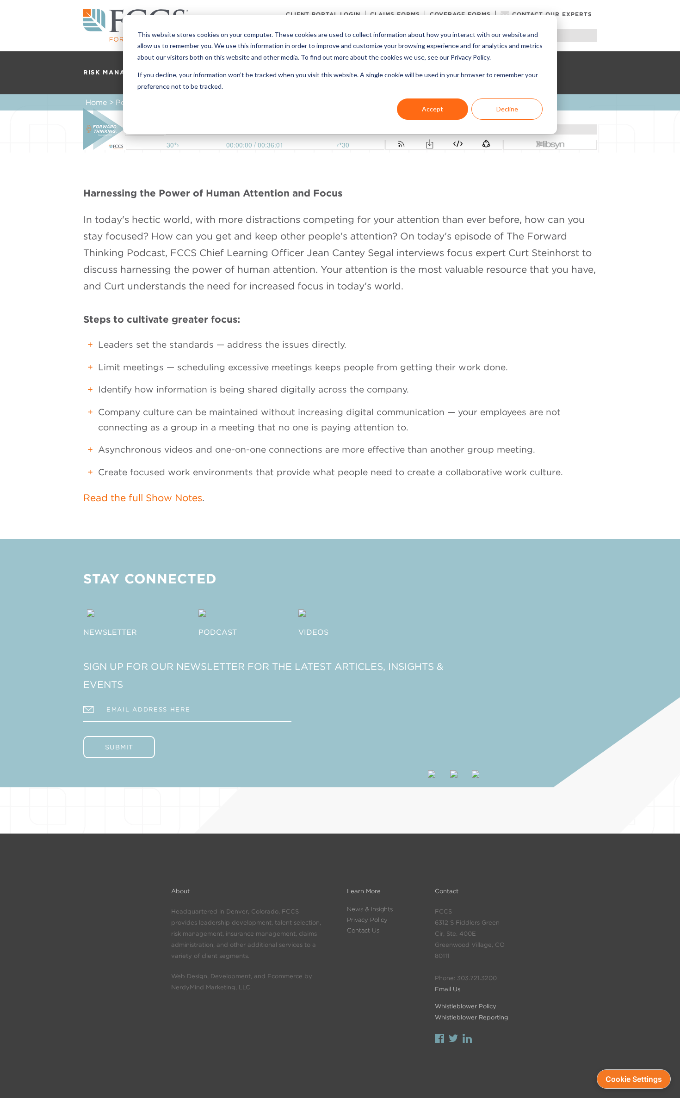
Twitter (453, 1039)
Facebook (439, 1039)
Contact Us (363, 930)
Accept (432, 109)
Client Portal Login (323, 14)
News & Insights (370, 909)
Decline (507, 109)
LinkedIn (467, 1039)
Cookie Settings (634, 1079)
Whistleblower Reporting (471, 1017)
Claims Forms (395, 14)
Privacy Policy (367, 919)
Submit (119, 747)
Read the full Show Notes (142, 497)
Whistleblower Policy (465, 1006)
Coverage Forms (460, 14)
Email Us (447, 989)
